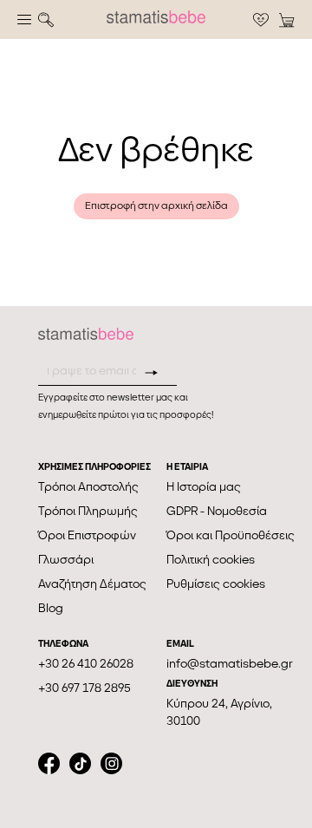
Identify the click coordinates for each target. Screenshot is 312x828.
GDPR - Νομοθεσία (216, 511)
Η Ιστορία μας (203, 486)
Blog (50, 608)
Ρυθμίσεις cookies (215, 584)
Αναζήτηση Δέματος (92, 584)
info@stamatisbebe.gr (229, 663)
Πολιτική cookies (210, 559)
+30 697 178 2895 (84, 688)
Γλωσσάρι (66, 559)
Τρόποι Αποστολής (88, 486)
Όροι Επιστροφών (87, 535)
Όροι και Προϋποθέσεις (230, 535)
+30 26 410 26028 (85, 663)
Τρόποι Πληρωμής (88, 511)
